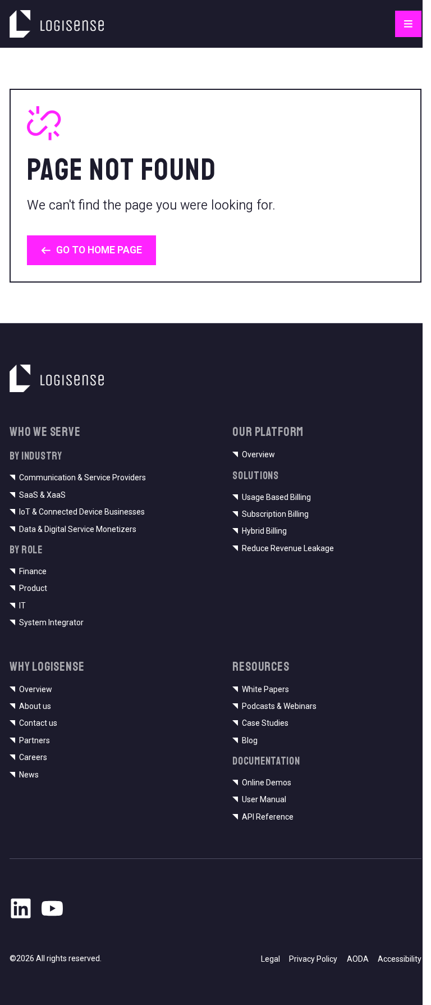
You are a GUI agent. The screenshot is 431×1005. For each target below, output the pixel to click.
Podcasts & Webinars (279, 706)
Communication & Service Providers (82, 477)
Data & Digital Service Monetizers (77, 529)
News (29, 775)
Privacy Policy (313, 959)
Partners (34, 740)
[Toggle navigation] (408, 24)
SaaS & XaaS (42, 495)
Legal (270, 959)
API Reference (268, 817)
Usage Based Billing (276, 497)
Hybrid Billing (264, 531)
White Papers (265, 689)
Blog (250, 740)
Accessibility (399, 959)
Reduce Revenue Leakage (288, 548)
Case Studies (265, 723)
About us (35, 706)
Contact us (38, 723)
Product (33, 588)
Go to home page (99, 250)
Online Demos (266, 782)
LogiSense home (45, 16)
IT (22, 606)
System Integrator (51, 622)
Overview (258, 454)
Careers (33, 757)
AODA (358, 959)
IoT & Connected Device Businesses (82, 512)
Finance (33, 571)
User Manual (264, 799)
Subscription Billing (275, 514)
